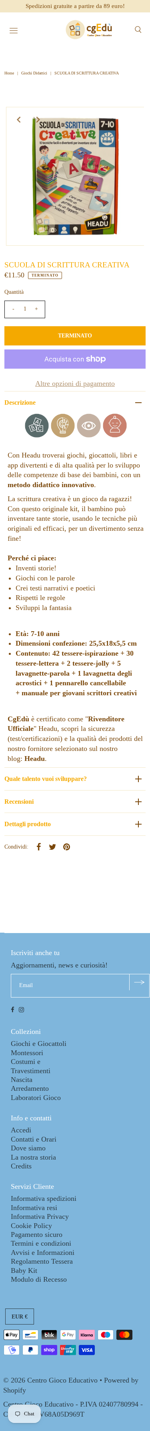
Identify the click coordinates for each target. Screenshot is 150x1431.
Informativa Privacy (40, 1216)
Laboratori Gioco (36, 1098)
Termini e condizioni (41, 1243)
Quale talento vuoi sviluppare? (45, 778)
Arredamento (30, 1088)
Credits (21, 1166)
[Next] (38, 119)
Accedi (21, 1130)
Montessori (27, 1053)
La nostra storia (33, 1157)
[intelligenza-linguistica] (37, 435)
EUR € (20, 1317)
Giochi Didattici (34, 73)
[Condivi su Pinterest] (66, 847)
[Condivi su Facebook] (38, 847)
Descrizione (20, 402)
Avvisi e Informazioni (42, 1252)
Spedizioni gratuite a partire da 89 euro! (75, 6)
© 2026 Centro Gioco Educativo (50, 1380)
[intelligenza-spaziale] (89, 435)
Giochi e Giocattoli (38, 1044)
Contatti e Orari (33, 1139)
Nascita (21, 1080)
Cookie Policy (31, 1226)
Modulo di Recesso (39, 1279)
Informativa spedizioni (43, 1198)
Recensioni (19, 801)
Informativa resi (34, 1208)
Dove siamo (28, 1148)
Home (9, 73)
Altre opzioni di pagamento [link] (75, 383)
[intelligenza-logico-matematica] (63, 435)
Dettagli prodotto (27, 824)
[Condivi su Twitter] (52, 847)
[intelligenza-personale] (115, 435)
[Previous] (19, 119)
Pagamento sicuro (36, 1234)
